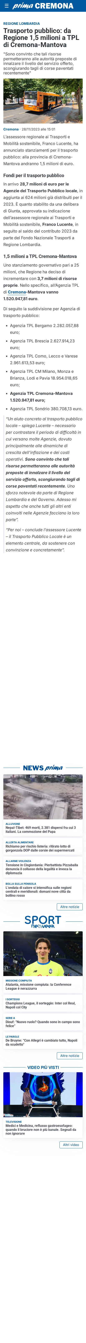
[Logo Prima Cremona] (43, 5)
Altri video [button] (71, 1145)
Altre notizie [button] (69, 907)
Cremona (17, 291)
